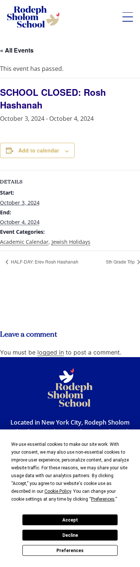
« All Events (17, 50)
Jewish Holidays (71, 241)
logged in (50, 352)
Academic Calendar (24, 241)
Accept (70, 520)
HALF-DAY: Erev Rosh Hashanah (44, 261)
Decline (70, 535)
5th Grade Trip (121, 261)
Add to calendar (38, 150)
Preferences (70, 550)
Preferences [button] (103, 499)
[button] (127, 17)
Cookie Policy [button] (57, 491)
